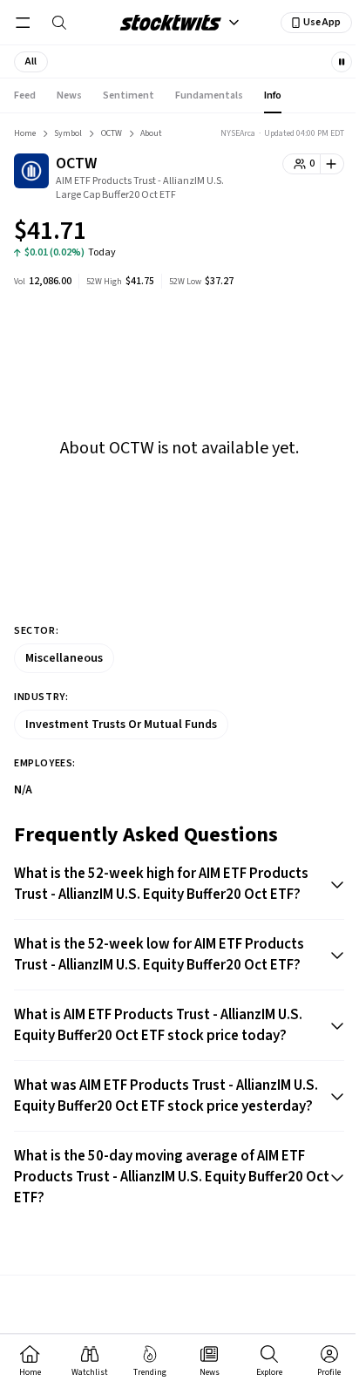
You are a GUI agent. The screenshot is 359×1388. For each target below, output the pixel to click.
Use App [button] (322, 22)
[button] (31, 61)
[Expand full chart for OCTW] (296, 233)
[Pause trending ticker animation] (341, 61)
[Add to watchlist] (332, 163)
